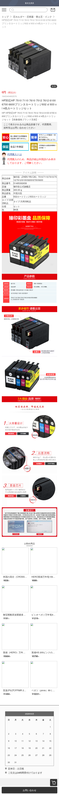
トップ (5, 16)
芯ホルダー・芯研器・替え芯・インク (32, 16)
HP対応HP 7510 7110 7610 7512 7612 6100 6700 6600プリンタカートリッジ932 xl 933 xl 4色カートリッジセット (29, 23)
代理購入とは (14, 154)
